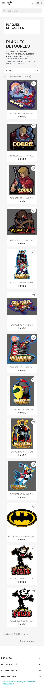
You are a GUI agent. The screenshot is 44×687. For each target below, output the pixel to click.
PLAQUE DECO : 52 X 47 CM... (22, 240)
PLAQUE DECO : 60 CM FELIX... (22, 579)
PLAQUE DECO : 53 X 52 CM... (22, 367)
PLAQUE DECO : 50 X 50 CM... (22, 113)
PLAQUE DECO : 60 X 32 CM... (22, 325)
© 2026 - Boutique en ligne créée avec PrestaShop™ (18, 682)
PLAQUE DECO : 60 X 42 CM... (22, 452)
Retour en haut (29, 641)
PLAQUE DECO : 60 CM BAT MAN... (22, 536)
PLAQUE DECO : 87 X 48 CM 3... (22, 282)
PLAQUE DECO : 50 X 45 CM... (22, 494)
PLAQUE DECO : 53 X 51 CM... (22, 156)
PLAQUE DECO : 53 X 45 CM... (22, 198)
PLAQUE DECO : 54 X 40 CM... (22, 409)
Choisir (22, 70)
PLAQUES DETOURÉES (15, 26)
